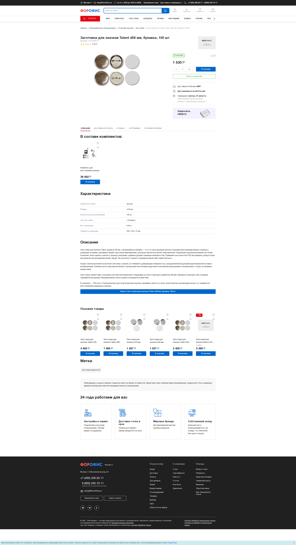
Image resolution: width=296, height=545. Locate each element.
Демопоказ (177, 488)
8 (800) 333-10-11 (210, 3)
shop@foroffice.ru (104, 3)
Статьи (176, 481)
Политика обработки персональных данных (199, 520)
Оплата (153, 477)
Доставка (154, 473)
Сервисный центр (203, 481)
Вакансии (200, 484)
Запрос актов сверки (158, 507)
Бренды (153, 500)
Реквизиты (200, 473)
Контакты (177, 484)
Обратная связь (202, 488)
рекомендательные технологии (123, 523)
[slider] (85, 44)
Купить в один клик (194, 76)
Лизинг (152, 484)
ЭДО (152, 504)
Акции (152, 469)
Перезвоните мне (151, 3)
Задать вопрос (115, 498)
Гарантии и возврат (204, 477)
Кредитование (156, 488)
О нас (175, 469)
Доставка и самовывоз (170, 3)
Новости (176, 477)
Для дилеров (155, 481)
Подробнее (172, 543)
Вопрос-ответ (202, 469)
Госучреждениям (156, 492)
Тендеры (153, 496)
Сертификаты (179, 473)
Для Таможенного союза (203, 493)
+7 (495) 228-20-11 (195, 3)
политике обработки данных (141, 525)
